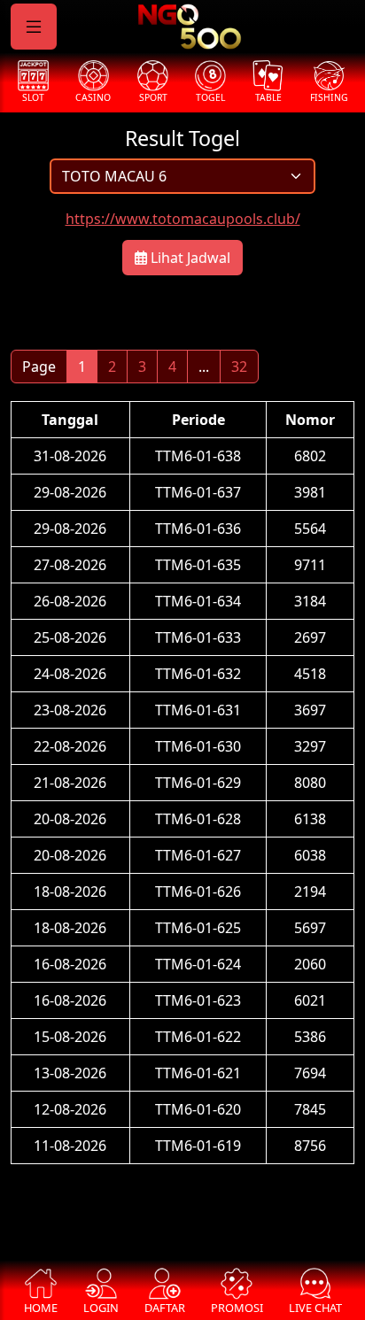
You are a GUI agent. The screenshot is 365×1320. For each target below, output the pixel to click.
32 (239, 366)
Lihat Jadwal (188, 257)
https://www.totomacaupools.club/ (183, 218)
